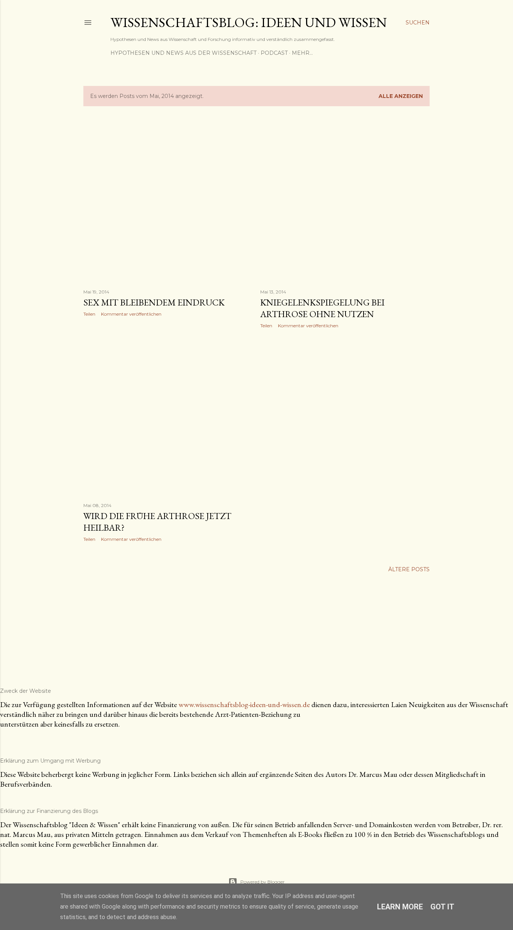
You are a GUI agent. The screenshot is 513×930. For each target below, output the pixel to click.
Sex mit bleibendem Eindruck (154, 302)
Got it (442, 906)
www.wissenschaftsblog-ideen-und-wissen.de (244, 704)
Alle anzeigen (401, 96)
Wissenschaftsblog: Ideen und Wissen (248, 22)
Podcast (274, 53)
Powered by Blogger (262, 882)
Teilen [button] (89, 314)
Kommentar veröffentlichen (131, 314)
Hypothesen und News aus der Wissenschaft (183, 53)
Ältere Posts (409, 569)
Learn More (400, 906)
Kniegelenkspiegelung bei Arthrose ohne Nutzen (322, 308)
